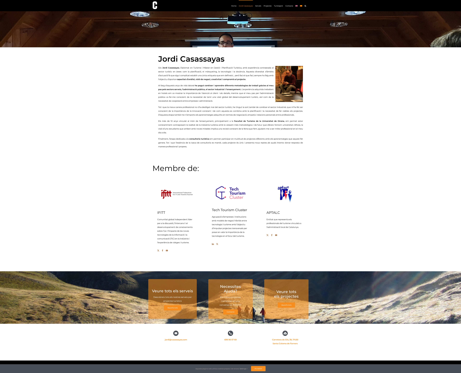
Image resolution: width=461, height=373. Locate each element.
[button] (305, 5)
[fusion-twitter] (158, 250)
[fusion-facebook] (163, 250)
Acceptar (258, 368)
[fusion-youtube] (167, 250)
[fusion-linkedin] (213, 244)
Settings (243, 369)
